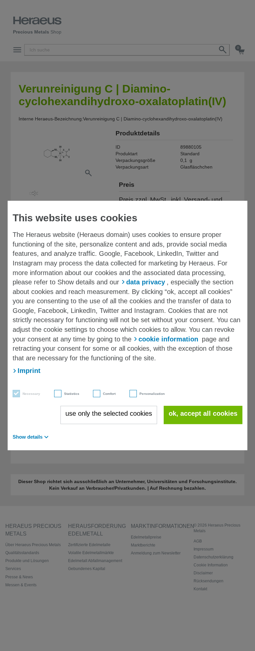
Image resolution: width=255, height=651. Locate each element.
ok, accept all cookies (203, 413)
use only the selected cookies (108, 413)
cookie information (168, 339)
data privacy (145, 282)
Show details (27, 437)
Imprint (29, 370)
